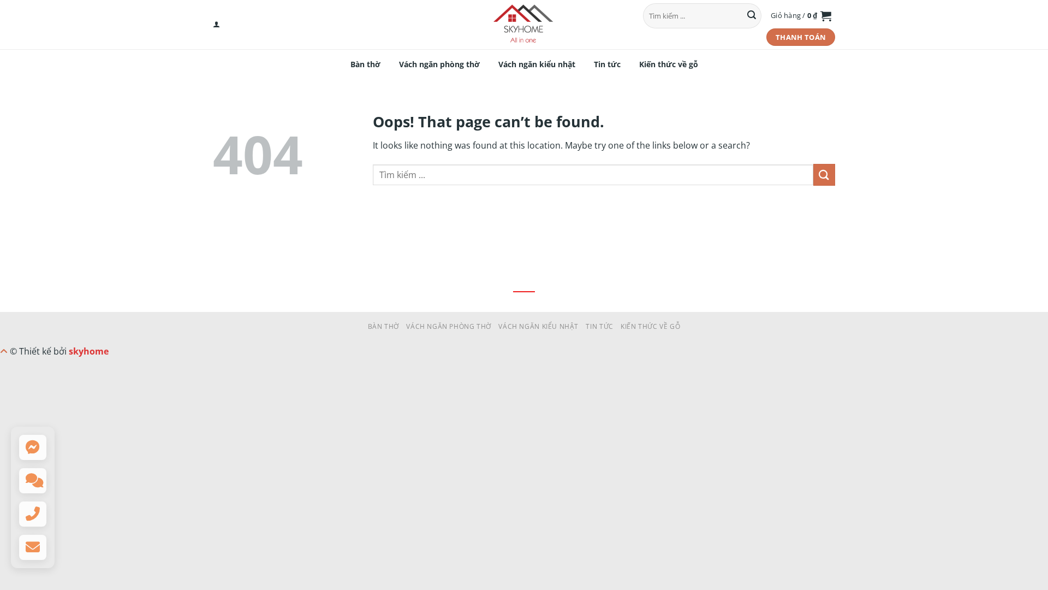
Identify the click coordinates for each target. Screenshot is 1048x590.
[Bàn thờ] (524, 24)
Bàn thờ (365, 64)
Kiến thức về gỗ (668, 64)
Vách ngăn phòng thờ (439, 64)
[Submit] (751, 16)
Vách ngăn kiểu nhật (536, 64)
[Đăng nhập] (216, 24)
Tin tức (607, 64)
